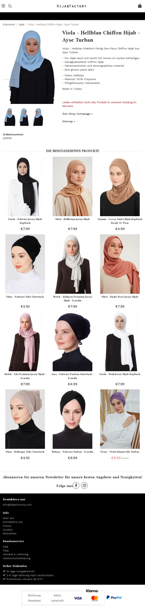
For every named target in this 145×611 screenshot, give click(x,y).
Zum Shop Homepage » (77, 113)
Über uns (8, 518)
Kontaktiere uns (13, 521)
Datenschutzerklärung (16, 558)
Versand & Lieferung (15, 554)
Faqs (6, 550)
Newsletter (10, 533)
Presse (7, 525)
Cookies (8, 529)
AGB (5, 546)
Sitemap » (68, 121)
